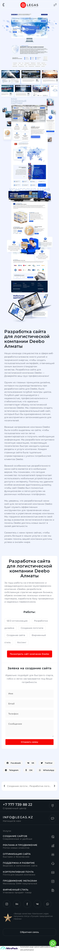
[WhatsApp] (52, 943)
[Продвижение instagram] (53, 881)
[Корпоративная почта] (53, 872)
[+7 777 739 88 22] (52, 805)
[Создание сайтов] (53, 837)
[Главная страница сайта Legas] (29, 5)
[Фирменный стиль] (53, 890)
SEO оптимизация (17, 620)
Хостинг (21, 642)
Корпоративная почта (18, 871)
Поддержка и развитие (19, 863)
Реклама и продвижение (20, 845)
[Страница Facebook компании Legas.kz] (27, 904)
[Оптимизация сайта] (53, 855)
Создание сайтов (15, 836)
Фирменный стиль (15, 889)
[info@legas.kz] (52, 818)
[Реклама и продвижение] (53, 846)
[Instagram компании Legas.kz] (7, 904)
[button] (13, 763)
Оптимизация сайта (17, 854)
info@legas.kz (18, 817)
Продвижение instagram (20, 880)
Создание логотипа (32, 628)
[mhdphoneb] (3, 4)
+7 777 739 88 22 (17, 804)
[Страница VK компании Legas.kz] (37, 904)
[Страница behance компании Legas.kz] (17, 904)
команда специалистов (24, 353)
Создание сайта (16, 635)
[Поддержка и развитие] (53, 864)
